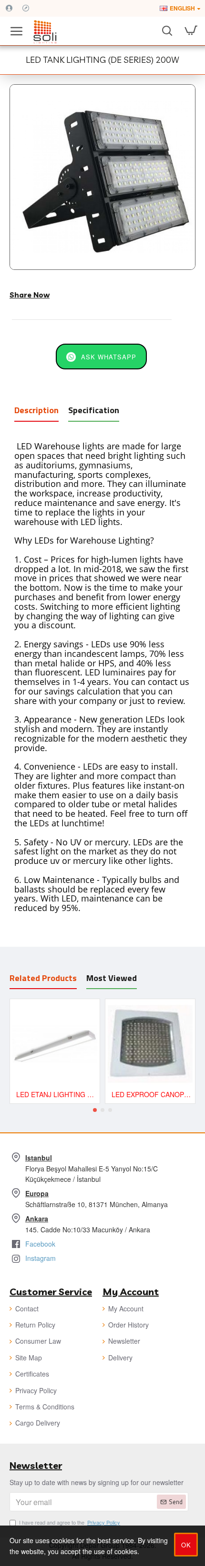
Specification (93, 410)
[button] (95, 1110)
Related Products (43, 977)
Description (36, 410)
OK (186, 1544)
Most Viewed (111, 977)
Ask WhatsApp (108, 356)
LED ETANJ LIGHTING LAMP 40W (56, 1094)
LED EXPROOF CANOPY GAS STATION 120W (152, 1094)
